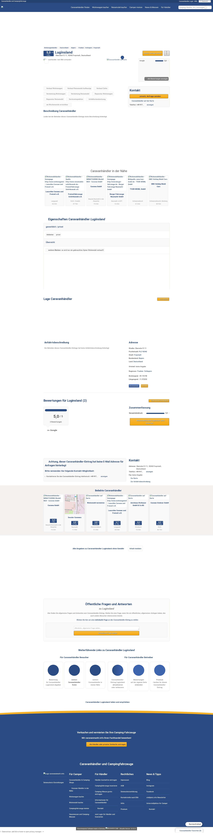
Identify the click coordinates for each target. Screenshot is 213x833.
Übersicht (50, 242)
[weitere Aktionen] (167, 53)
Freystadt (137, 355)
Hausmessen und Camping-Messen (79, 815)
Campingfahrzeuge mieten (79, 808)
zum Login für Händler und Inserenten (105, 815)
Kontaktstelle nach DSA (129, 797)
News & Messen (151, 7)
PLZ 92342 (143, 352)
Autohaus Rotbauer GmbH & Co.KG (138, 504)
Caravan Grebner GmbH (160, 503)
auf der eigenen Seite (139, 682)
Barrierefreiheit (194, 824)
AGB (122, 786)
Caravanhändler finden (80, 7)
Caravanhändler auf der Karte (142, 101)
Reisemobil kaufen (119, 7)
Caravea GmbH (96, 187)
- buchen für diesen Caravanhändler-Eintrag (159, 683)
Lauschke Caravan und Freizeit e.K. (54, 193)
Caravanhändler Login (186, 1)
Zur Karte (134, 478)
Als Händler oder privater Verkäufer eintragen (107, 744)
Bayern (141, 358)
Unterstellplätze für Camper (157, 803)
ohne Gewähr (118, 548)
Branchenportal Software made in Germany (90, 828)
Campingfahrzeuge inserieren (106, 786)
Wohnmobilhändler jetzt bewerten (150, 422)
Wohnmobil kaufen (76, 803)
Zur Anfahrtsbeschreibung (140, 482)
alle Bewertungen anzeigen (157, 79)
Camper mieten (135, 7)
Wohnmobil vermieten (96, 503)
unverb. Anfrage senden (153, 53)
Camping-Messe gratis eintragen (103, 793)
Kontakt (144, 386)
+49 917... (140, 105)
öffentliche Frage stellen (107, 633)
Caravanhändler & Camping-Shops (79, 781)
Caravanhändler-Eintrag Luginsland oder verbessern (118, 683)
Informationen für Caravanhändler (101, 801)
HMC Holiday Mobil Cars (158, 185)
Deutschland (138, 362)
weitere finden (74, 682)
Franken (140, 371)
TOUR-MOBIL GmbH (138, 189)
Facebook (150, 792)
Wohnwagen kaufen (100, 7)
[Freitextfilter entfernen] (205, 7)
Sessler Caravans (74, 517)
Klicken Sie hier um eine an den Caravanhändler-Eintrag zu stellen (107, 620)
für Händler (166, 7)
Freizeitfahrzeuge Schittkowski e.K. (75, 195)
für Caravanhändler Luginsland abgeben (53, 682)
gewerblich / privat (54, 227)
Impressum (125, 780)
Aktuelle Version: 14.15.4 (128, 828)
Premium (165, 173)
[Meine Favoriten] (175, 7)
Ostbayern (148, 371)
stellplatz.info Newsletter (156, 797)
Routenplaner (163, 299)
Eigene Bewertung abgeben (159, 401)
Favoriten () (190, 831)
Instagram (150, 786)
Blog (148, 780)
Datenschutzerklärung (129, 792)
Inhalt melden (135, 548)
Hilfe (195, 1)
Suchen (210, 7)
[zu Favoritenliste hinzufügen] (46, 61)
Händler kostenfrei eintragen (106, 780)
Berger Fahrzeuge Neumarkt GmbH (117, 195)
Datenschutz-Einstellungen (53, 783)
